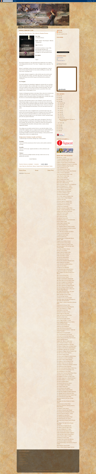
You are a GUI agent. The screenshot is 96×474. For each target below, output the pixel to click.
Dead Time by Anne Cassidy (62, 213)
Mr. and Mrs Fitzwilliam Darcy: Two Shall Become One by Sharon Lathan (65, 292)
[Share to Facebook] (45, 164)
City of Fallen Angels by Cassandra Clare (65, 196)
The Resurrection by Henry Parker (63, 403)
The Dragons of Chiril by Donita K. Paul (65, 361)
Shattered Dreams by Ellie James (63, 324)
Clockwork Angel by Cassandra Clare (64, 201)
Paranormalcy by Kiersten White (63, 305)
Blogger (60, 470)
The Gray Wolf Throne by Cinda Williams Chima (67, 373)
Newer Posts (22, 170)
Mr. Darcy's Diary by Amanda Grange (64, 283)
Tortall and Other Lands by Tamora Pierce (65, 434)
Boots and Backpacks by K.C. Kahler (64, 186)
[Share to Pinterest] (47, 164)
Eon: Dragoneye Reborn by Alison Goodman (66, 226)
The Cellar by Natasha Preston (63, 354)
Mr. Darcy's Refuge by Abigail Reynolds (65, 287)
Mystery (34, 166)
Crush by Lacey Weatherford (62, 206)
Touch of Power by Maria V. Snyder (64, 435)
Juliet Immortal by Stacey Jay (63, 259)
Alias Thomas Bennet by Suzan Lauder (64, 174)
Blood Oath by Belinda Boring (63, 182)
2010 (59, 130)
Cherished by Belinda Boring (62, 194)
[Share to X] (44, 164)
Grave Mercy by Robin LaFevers (63, 249)
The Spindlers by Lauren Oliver (63, 415)
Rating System (36, 27)
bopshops (52, 470)
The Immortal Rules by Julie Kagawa (64, 383)
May (60, 112)
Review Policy (28, 27)
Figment (20, 458)
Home (20, 27)
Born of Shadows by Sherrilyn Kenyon (64, 187)
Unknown (60, 32)
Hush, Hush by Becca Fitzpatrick (63, 254)
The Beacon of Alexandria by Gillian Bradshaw (66, 347)
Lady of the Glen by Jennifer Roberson (64, 264)
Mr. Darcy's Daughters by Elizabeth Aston (65, 282)
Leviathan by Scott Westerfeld (63, 267)
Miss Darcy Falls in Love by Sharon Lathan (65, 280)
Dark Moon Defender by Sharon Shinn (64, 208)
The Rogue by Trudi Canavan (63, 408)
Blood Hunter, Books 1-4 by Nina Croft (65, 181)
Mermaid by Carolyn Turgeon (63, 277)
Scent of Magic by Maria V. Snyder (64, 320)
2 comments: (36, 164)
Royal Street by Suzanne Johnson (63, 318)
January (61, 122)
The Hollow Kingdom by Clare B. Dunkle (65, 379)
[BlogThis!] (43, 164)
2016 (59, 97)
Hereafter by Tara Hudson (62, 250)
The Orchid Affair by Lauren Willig (64, 396)
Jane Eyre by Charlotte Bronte (63, 257)
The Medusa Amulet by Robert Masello (64, 389)
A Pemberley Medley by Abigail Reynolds (65, 165)
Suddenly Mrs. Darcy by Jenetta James (64, 341)
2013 (59, 125)
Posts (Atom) (27, 173)
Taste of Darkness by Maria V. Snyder (64, 342)
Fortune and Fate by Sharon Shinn (63, 242)
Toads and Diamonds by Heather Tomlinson (65, 432)
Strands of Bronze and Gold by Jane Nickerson (66, 337)
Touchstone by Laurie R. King (63, 437)
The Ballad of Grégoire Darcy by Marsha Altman (66, 346)
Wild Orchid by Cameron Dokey (63, 445)
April (60, 114)
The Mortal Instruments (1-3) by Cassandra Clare (66, 394)
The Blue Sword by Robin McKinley (64, 352)
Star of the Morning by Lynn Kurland (64, 334)
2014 (59, 101)
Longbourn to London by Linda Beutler (65, 270)
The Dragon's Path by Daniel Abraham (64, 359)
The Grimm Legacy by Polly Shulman (64, 374)
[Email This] (41, 164)
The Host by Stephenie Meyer (63, 381)
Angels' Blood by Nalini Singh (63, 176)
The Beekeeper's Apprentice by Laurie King (65, 349)
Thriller (51, 166)
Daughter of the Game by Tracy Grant (64, 211)
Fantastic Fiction (22, 456)
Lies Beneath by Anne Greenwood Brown (65, 269)
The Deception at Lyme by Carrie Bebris (65, 357)
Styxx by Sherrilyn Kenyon (62, 339)
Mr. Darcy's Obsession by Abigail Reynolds (65, 285)
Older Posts (50, 170)
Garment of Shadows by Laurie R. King (65, 244)
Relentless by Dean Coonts (62, 316)
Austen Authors (22, 453)
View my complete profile (62, 34)
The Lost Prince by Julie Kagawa (63, 388)
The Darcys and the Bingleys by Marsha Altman (66, 356)
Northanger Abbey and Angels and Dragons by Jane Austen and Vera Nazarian (66, 300)
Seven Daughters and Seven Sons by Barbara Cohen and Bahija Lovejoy (66, 322)
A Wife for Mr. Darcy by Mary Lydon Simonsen (66, 171)
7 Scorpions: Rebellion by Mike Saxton (64, 159)
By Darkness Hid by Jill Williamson (64, 191)
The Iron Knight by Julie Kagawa (63, 384)
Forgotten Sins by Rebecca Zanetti (63, 241)
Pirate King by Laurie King (62, 310)
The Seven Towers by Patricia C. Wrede (65, 413)
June (60, 110)
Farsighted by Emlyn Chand (62, 234)
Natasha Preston (40, 166)
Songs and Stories (60, 57)
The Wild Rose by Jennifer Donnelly (64, 425)
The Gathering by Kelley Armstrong (64, 366)
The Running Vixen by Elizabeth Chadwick (65, 411)
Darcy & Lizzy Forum (23, 454)
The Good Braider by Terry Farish (63, 371)
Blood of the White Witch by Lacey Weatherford (66, 184)
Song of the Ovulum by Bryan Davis (64, 328)
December (61, 103)
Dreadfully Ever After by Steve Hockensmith (66, 219)
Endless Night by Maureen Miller (63, 223)
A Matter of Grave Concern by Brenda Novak (66, 162)
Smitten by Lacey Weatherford (63, 326)
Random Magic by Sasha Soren (63, 313)
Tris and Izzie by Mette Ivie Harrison (64, 441)
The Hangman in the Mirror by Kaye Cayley (65, 376)
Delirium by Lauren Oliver (62, 214)
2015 (59, 99)
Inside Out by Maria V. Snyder (63, 255)
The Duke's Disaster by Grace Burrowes (65, 362)
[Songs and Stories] (57, 59)
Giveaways (44, 27)
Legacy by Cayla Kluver (61, 265)
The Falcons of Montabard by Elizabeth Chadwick (67, 364)
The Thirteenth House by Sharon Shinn (64, 416)
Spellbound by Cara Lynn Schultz (63, 332)
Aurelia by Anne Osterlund (62, 177)
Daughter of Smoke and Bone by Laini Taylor (66, 209)
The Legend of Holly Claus (62, 386)
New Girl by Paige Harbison (62, 296)
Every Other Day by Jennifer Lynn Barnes (65, 231)
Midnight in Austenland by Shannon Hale (65, 278)
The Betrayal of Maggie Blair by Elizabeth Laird (66, 351)
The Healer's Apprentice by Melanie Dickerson (66, 378)
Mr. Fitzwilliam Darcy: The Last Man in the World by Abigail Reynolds (65, 289)
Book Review (29, 166)
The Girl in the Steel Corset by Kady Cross (65, 369)
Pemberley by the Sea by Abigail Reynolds (65, 306)
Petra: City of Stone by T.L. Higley (64, 308)
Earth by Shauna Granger (62, 221)
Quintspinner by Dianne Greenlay (63, 311)
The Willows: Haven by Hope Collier (64, 427)
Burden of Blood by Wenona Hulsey (64, 189)
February (61, 117)
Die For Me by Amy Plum (62, 216)
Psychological (46, 166)
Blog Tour (24, 166)
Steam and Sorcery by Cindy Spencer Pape (65, 336)
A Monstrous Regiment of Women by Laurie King (67, 164)
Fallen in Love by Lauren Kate (63, 233)
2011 (59, 128)
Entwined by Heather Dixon (62, 224)
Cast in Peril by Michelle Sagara (63, 192)
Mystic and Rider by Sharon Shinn (64, 294)
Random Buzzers (22, 461)
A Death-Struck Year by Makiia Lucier (64, 160)
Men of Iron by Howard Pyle (62, 275)
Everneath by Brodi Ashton (62, 229)
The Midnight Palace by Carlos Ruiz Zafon (65, 393)
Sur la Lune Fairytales (23, 463)
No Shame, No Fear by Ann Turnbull (64, 297)
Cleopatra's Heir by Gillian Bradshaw (64, 197)
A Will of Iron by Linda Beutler (63, 172)
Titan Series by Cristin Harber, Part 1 (64, 430)
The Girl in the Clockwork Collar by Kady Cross (66, 368)
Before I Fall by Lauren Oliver (63, 179)
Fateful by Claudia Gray (61, 236)
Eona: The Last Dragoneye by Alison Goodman (66, 228)
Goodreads (21, 459)
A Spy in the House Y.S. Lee (62, 167)
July (60, 108)
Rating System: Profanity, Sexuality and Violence (30, 137)
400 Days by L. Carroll (61, 157)
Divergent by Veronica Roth (62, 218)
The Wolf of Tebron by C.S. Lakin (64, 429)
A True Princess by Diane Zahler (63, 169)
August (61, 106)
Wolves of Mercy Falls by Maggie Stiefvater (65, 447)
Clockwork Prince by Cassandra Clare (64, 203)
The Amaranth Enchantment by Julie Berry (65, 344)
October (61, 104)
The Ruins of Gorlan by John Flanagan (64, 410)
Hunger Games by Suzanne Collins (64, 252)
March (60, 115)
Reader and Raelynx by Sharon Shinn (64, 315)
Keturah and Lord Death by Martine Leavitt (65, 260)
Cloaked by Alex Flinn (61, 199)
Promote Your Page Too (61, 60)
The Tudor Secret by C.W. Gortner (64, 418)
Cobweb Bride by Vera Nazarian (63, 204)
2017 (59, 95)
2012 (59, 127)
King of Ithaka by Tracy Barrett (63, 262)
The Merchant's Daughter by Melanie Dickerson (66, 391)
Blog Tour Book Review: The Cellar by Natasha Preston (33, 33)
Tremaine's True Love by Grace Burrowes (65, 439)
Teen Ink (21, 464)
